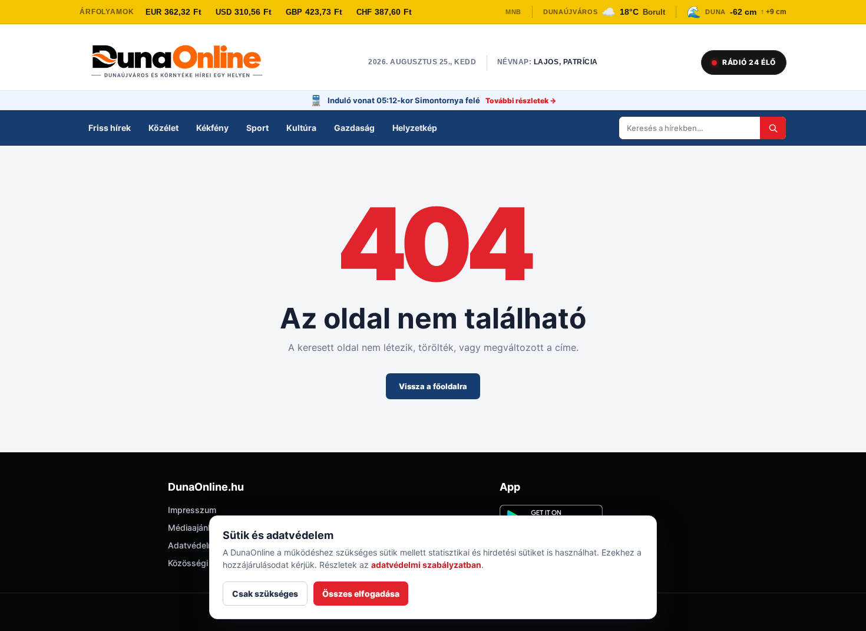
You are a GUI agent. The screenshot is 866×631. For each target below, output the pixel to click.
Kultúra (301, 128)
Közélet (163, 128)
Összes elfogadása (360, 594)
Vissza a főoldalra (433, 386)
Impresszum (192, 510)
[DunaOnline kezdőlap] (183, 62)
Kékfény (212, 128)
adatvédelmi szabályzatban (426, 565)
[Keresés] (773, 128)
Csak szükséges (265, 594)
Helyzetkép (414, 128)
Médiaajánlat (192, 527)
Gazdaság (354, 128)
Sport (257, 128)
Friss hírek (109, 128)
